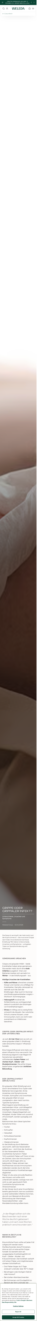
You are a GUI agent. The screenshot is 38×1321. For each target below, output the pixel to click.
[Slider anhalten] (3, 2)
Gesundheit (8, 14)
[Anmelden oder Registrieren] (7, 8)
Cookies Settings (18, 1306)
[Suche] (3, 8)
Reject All (18, 1311)
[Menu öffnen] (33, 8)
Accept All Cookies (18, 1317)
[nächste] (34, 2)
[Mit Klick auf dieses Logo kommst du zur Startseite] (18, 8)
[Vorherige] (31, 2)
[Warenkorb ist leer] (29, 8)
